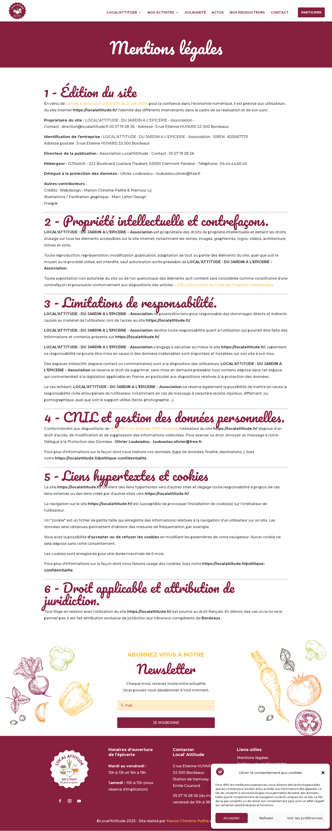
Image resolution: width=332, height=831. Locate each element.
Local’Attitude (122, 12)
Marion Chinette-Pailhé (187, 821)
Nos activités (160, 12)
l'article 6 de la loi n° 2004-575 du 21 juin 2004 (107, 103)
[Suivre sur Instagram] (69, 801)
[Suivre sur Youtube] (79, 801)
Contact (280, 12)
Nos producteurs (247, 12)
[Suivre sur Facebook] (60, 801)
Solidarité (195, 12)
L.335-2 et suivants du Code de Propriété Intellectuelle (223, 285)
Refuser (266, 818)
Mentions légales (252, 758)
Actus (218, 12)
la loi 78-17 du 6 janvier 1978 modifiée (144, 428)
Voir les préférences (305, 818)
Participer (311, 12)
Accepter (231, 818)
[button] (323, 772)
